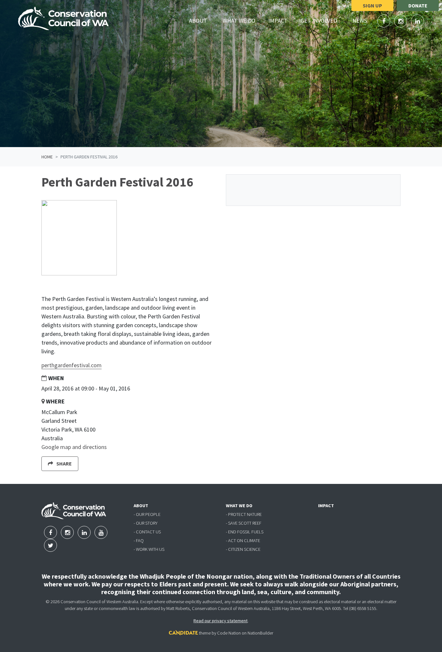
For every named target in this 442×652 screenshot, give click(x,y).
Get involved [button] (322, 20)
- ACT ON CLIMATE (243, 540)
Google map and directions (74, 447)
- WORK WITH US (149, 549)
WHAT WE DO (239, 505)
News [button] (363, 20)
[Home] (63, 18)
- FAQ (139, 540)
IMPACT (326, 505)
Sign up (372, 5)
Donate (417, 5)
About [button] (202, 20)
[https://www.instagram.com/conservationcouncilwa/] (401, 21)
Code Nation (229, 633)
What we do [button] (242, 20)
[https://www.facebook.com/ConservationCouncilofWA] (384, 21)
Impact (278, 20)
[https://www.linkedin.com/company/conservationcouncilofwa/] (417, 21)
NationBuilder (260, 633)
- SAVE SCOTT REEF (243, 523)
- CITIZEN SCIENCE (243, 549)
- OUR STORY (146, 523)
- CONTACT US (147, 532)
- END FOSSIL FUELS (244, 532)
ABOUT (141, 505)
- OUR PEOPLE (147, 514)
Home (47, 157)
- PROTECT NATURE (244, 514)
